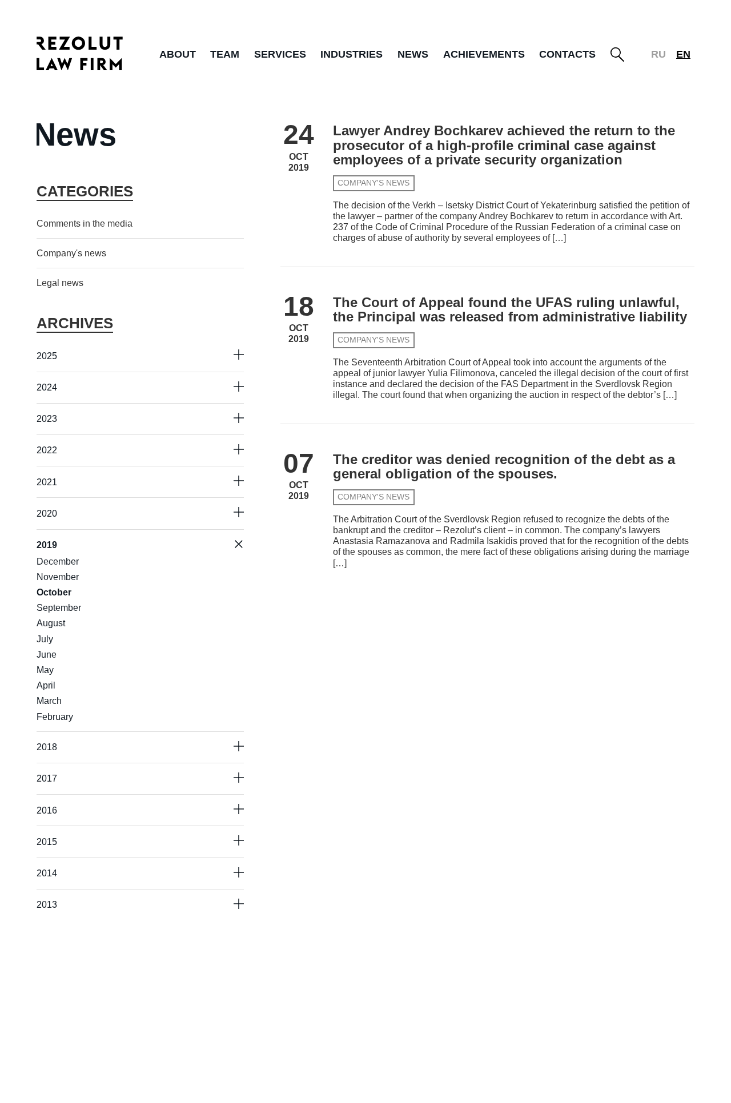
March (49, 701)
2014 (47, 873)
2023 (47, 419)
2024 (47, 387)
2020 (47, 513)
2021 (47, 482)
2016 (47, 810)
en (683, 54)
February (55, 717)
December (58, 561)
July (45, 639)
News (412, 54)
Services (280, 54)
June (47, 654)
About (177, 54)
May (45, 670)
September (59, 608)
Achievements (484, 54)
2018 (47, 747)
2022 (47, 450)
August (51, 623)
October (54, 592)
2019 (47, 545)
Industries (351, 54)
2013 (47, 904)
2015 (47, 842)
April (46, 685)
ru (658, 54)
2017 (47, 778)
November (58, 577)
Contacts (567, 54)
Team (224, 54)
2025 (47, 356)
